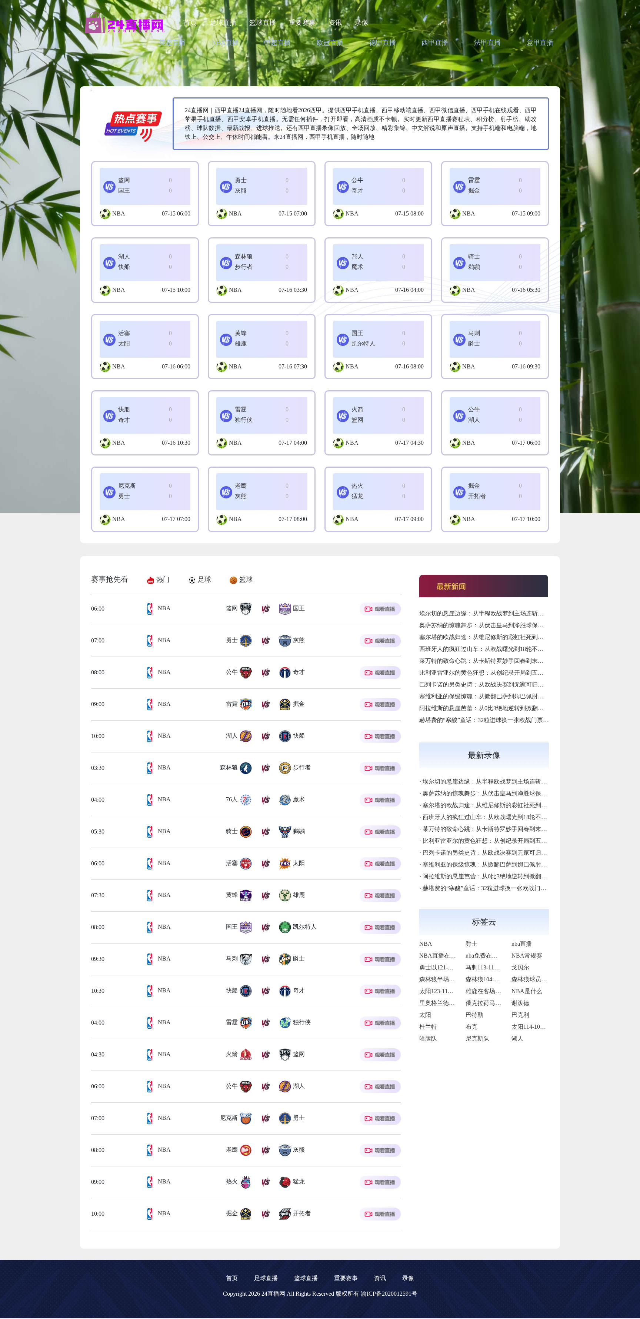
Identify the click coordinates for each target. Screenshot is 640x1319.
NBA (118, 213)
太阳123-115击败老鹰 (446, 991)
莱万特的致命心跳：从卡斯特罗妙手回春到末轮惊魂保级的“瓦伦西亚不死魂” (519, 661)
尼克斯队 (477, 1038)
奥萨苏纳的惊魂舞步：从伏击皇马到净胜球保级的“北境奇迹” (499, 625)
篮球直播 (262, 22)
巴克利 (520, 1015)
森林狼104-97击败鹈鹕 (495, 979)
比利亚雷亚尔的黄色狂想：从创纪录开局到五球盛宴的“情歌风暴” (504, 672)
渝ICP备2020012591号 (389, 1293)
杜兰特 (428, 1027)
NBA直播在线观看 (443, 955)
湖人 (517, 1038)
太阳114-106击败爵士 (539, 1027)
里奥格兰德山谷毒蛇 (446, 1003)
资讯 (335, 22)
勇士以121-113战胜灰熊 (449, 967)
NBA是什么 (526, 991)
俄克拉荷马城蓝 (486, 1003)
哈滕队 (428, 1038)
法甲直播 (487, 42)
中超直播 (277, 42)
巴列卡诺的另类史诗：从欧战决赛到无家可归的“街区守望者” (499, 684)
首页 (190, 22)
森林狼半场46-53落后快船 (452, 979)
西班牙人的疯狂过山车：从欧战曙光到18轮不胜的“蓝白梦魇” (499, 649)
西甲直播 (434, 42)
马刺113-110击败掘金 (493, 967)
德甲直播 (382, 42)
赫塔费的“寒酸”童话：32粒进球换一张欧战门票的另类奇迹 (496, 720)
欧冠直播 (330, 42)
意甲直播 (540, 42)
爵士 (471, 944)
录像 (361, 22)
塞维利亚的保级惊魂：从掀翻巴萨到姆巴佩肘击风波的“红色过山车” (507, 696)
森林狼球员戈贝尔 (535, 979)
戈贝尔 (520, 967)
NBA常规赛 (526, 955)
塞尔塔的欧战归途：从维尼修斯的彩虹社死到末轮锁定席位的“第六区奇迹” (516, 637)
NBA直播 (225, 42)
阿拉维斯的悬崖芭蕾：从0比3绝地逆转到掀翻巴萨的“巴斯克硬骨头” (507, 708)
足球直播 (223, 22)
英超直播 (172, 42)
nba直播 (521, 944)
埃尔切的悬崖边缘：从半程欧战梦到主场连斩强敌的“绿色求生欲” (504, 613)
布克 (471, 1027)
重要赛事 (302, 22)
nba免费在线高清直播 (493, 955)
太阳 (425, 1015)
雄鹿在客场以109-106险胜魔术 (505, 991)
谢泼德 (520, 1003)
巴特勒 (474, 1015)
